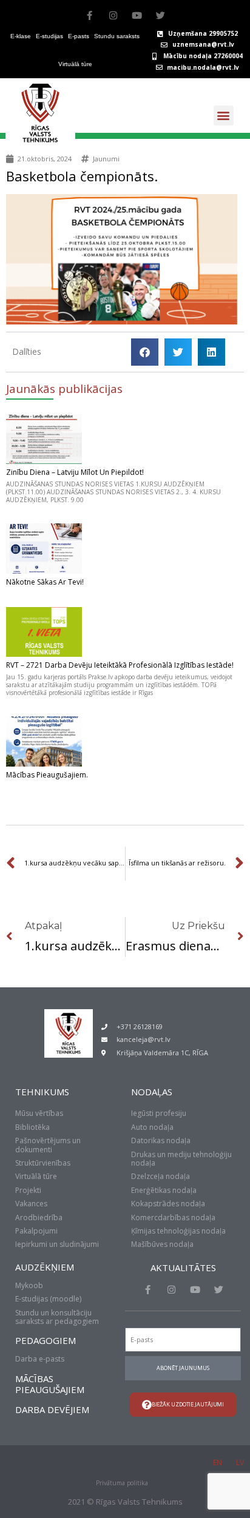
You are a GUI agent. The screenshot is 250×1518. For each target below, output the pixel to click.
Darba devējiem (52, 1409)
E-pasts (78, 36)
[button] (224, 116)
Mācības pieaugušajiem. (47, 775)
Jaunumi (106, 158)
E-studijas (49, 36)
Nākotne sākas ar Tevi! (45, 582)
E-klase (20, 36)
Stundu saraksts (117, 36)
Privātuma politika (122, 1483)
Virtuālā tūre (75, 64)
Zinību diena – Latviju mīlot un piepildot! (75, 472)
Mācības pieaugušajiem (49, 1383)
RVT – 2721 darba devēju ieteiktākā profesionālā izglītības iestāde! (120, 665)
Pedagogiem (45, 1340)
